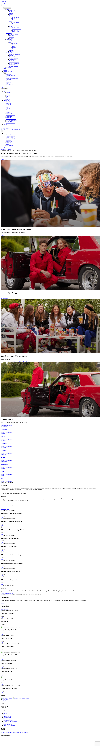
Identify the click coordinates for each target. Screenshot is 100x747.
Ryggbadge (12, 64)
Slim (5, 361)
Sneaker (14, 48)
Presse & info (9, 76)
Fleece (10, 21)
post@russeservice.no (24, 698)
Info (5, 72)
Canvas (14, 44)
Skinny (2, 361)
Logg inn (6, 149)
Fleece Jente (15, 23)
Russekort (8, 67)
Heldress (11, 11)
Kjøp (2, 517)
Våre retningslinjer (10, 75)
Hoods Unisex (15, 31)
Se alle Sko (14, 43)
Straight (12, 361)
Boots (13, 46)
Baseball (11, 14)
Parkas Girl (14, 18)
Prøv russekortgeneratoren (7, 593)
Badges (11, 55)
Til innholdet (3, 1)
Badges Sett (12, 56)
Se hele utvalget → (5, 509)
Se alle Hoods (15, 27)
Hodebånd (11, 37)
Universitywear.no (8, 71)
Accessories (9, 39)
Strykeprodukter (10, 52)
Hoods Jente (15, 30)
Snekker (11, 13)
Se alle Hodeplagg (13, 34)
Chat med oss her (5, 298)
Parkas (10, 15)
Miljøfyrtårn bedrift (8, 724)
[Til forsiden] (11, 129)
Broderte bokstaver (13, 58)
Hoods (10, 26)
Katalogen (8, 82)
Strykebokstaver (13, 59)
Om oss (5, 70)
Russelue (11, 38)
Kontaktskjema (9, 84)
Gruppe (5, 68)
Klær (7, 9)
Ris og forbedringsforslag (12, 78)
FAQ (7, 83)
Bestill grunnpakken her (6, 425)
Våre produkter (7, 7)
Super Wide (22, 361)
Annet (2, 87)
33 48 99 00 (5, 699)
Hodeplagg (9, 33)
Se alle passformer (5, 492)
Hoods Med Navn (16, 29)
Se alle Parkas (15, 17)
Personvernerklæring (8, 720)
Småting (11, 50)
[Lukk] (1, 5)
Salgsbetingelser (7, 717)
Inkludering (9, 79)
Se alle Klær (12, 10)
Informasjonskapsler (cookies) (10, 721)
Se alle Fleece (15, 22)
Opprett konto (4, 3)
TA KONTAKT (4, 159)
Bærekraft (8, 74)
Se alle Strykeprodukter (14, 54)
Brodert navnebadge (14, 62)
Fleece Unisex (15, 25)
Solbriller (11, 51)
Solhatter (11, 35)
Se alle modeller (4, 502)
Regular (8, 361)
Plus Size (28, 361)
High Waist (17, 361)
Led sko (14, 47)
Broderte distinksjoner (14, 63)
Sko (10, 42)
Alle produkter (4, 88)
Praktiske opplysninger (9, 718)
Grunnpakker (9, 80)
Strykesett (11, 60)
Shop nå (2, 235)
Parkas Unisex (15, 19)
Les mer (2, 603)
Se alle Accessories (13, 41)
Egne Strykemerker (13, 66)
